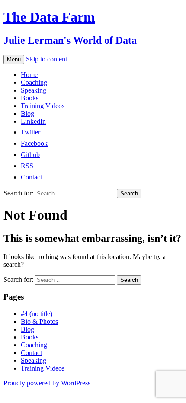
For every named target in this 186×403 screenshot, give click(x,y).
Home (29, 74)
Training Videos (42, 105)
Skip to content (46, 59)
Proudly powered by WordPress (46, 383)
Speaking (33, 90)
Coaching (34, 82)
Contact (31, 352)
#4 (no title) (36, 313)
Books (29, 98)
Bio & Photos (39, 321)
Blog (27, 113)
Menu (14, 59)
